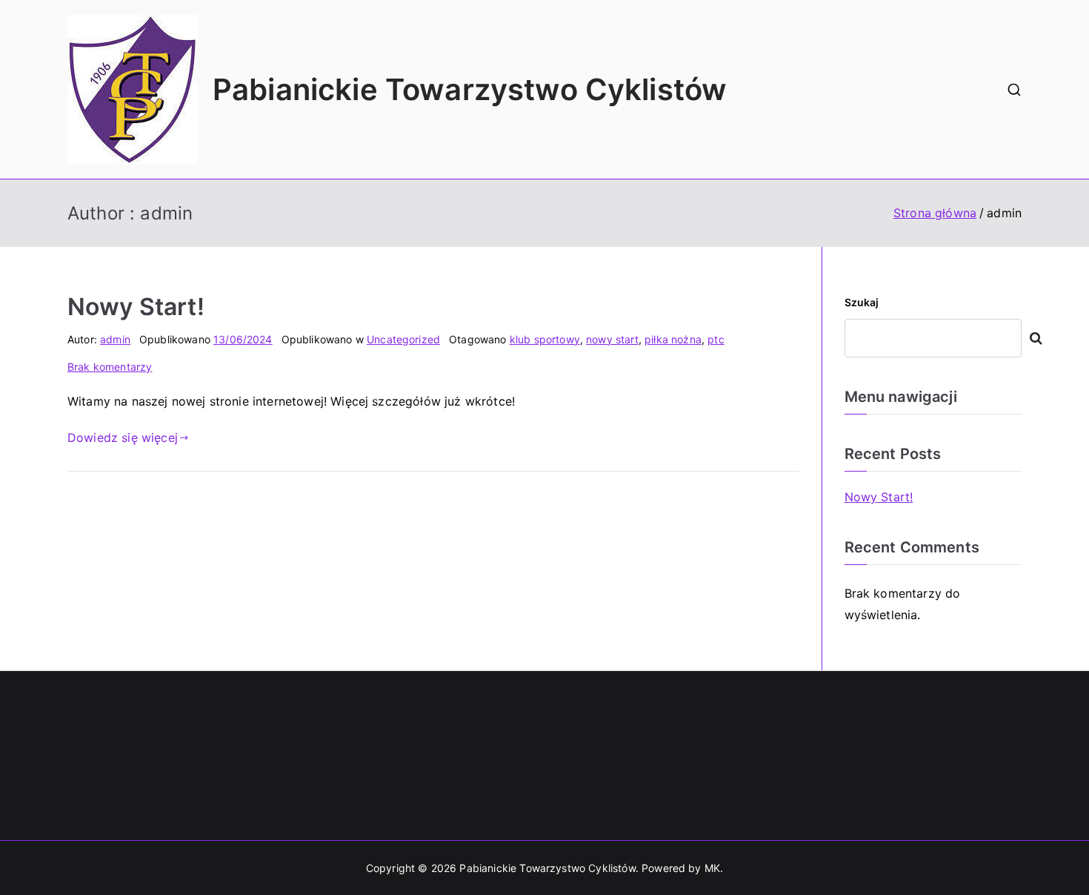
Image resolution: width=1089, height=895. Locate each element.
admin (115, 339)
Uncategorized (403, 339)
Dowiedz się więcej (122, 437)
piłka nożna (673, 339)
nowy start (612, 339)
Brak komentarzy (109, 366)
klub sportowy (545, 339)
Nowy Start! (135, 306)
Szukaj (862, 302)
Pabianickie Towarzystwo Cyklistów (470, 89)
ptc (715, 339)
